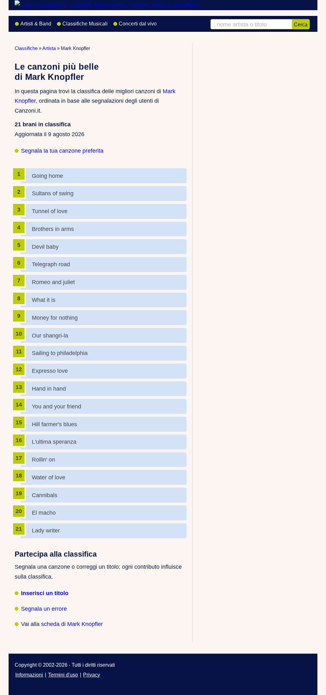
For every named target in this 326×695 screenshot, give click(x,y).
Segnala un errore (44, 609)
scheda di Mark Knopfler (72, 624)
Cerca (301, 24)
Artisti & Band (35, 23)
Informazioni (29, 675)
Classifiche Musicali (85, 23)
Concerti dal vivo (138, 23)
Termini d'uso (63, 675)
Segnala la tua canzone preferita (62, 151)
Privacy (91, 675)
